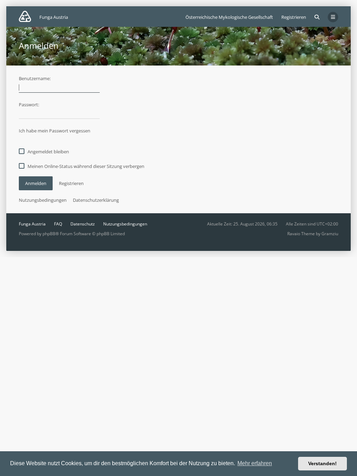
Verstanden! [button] (322, 463)
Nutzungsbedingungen (43, 200)
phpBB (49, 234)
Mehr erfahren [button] (254, 463)
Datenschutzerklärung (96, 200)
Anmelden (35, 183)
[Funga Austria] (25, 16)
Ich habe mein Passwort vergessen (54, 131)
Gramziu (329, 234)
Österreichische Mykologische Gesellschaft (229, 17)
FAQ (58, 224)
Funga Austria (32, 224)
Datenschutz (82, 224)
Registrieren (293, 17)
